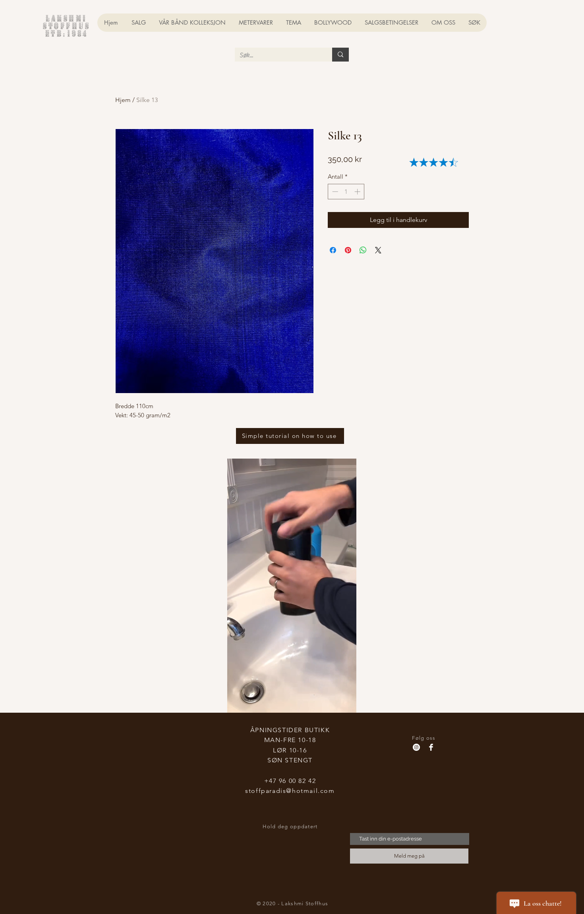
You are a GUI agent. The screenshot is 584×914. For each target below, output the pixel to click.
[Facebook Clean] (431, 747)
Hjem (123, 100)
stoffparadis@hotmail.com (290, 790)
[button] (346, 704)
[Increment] (358, 191)
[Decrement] (334, 191)
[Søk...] (340, 55)
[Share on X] (378, 250)
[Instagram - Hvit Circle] (416, 747)
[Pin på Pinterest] (348, 250)
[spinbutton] (346, 191)
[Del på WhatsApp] (363, 250)
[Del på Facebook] (333, 250)
